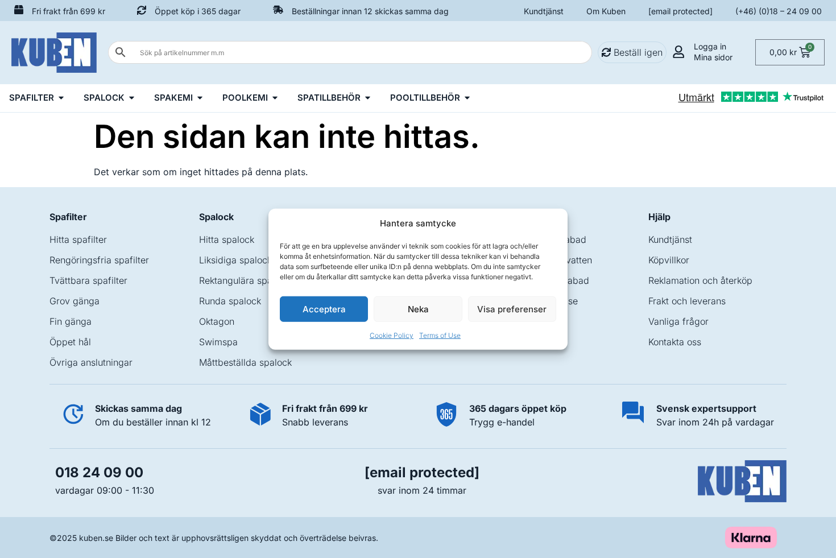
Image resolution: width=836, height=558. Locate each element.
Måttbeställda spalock (245, 362)
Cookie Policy (391, 335)
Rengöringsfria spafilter (99, 260)
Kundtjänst (544, 11)
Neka (418, 308)
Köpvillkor (668, 260)
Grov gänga (74, 301)
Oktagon (216, 321)
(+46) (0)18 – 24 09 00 (778, 11)
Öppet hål (70, 342)
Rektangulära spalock (244, 280)
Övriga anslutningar (91, 362)
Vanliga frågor (678, 321)
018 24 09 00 (99, 472)
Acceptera (324, 308)
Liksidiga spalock (235, 260)
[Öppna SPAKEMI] (200, 98)
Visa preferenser (512, 308)
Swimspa (218, 342)
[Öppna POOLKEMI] (275, 98)
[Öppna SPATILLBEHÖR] (367, 98)
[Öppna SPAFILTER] (61, 98)
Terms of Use (440, 335)
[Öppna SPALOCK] (131, 98)
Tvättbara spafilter (88, 280)
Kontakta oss (674, 342)
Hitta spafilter (78, 239)
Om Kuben (606, 11)
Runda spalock (230, 301)
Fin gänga (70, 321)
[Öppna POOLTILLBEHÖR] (467, 98)
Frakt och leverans (687, 301)
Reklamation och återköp (700, 280)
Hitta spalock (226, 239)
